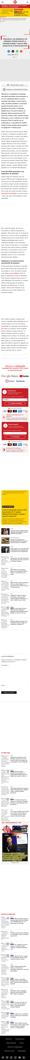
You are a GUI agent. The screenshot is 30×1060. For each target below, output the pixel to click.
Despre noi (9, 1039)
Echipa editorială (19, 1039)
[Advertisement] (15, 472)
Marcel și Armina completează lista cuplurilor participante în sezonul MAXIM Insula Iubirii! (19, 532)
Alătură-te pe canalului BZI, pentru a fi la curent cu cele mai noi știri (15, 368)
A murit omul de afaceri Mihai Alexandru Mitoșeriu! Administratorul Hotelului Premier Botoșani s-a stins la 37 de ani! (19, 611)
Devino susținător (16, 403)
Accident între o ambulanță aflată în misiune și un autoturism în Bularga (19, 1015)
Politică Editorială (11, 1043)
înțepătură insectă (6, 358)
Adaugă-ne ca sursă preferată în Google (16, 89)
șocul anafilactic (14, 273)
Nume (2, 685)
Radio (15, 57)
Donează (16, 436)
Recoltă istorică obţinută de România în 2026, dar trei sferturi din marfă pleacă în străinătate (19, 541)
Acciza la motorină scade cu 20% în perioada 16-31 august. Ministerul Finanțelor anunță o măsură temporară (14, 513)
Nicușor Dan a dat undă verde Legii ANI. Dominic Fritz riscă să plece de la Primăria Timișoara (19, 560)
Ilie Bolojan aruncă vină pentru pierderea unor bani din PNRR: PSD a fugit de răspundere (18, 992)
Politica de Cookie (9, 1051)
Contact (22, 1043)
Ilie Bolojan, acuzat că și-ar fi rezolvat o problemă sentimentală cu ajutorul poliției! (14, 6)
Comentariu (4, 665)
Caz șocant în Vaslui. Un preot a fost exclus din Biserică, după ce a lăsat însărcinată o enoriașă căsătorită (18, 1005)
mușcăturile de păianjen (9, 193)
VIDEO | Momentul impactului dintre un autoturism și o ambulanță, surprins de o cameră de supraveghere (19, 969)
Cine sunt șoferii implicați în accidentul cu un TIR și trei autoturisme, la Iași (21, 13)
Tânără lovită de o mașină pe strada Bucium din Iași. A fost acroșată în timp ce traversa (19, 957)
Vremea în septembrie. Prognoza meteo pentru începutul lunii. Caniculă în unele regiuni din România (19, 981)
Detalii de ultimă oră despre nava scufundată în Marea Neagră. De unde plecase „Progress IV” (18, 623)
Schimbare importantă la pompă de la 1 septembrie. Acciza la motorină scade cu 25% (19, 934)
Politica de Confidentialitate (15, 1047)
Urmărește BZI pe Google (16, 85)
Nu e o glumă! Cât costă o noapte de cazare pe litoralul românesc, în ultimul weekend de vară (19, 947)
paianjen (24, 358)
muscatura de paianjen (16, 358)
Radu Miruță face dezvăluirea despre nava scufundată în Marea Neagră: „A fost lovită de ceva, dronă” (18, 572)
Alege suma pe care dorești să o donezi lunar (13, 396)
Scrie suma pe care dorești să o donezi (12, 430)
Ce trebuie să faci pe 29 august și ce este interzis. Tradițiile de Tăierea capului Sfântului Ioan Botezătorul (19, 802)
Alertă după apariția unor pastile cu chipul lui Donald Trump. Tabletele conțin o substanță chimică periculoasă (19, 790)
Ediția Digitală (22, 1051)
